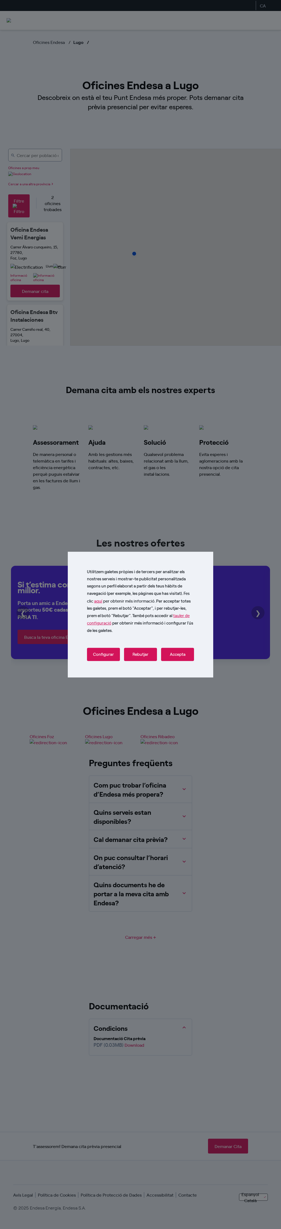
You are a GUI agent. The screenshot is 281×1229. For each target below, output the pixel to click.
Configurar (103, 654)
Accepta (178, 654)
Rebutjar (140, 654)
